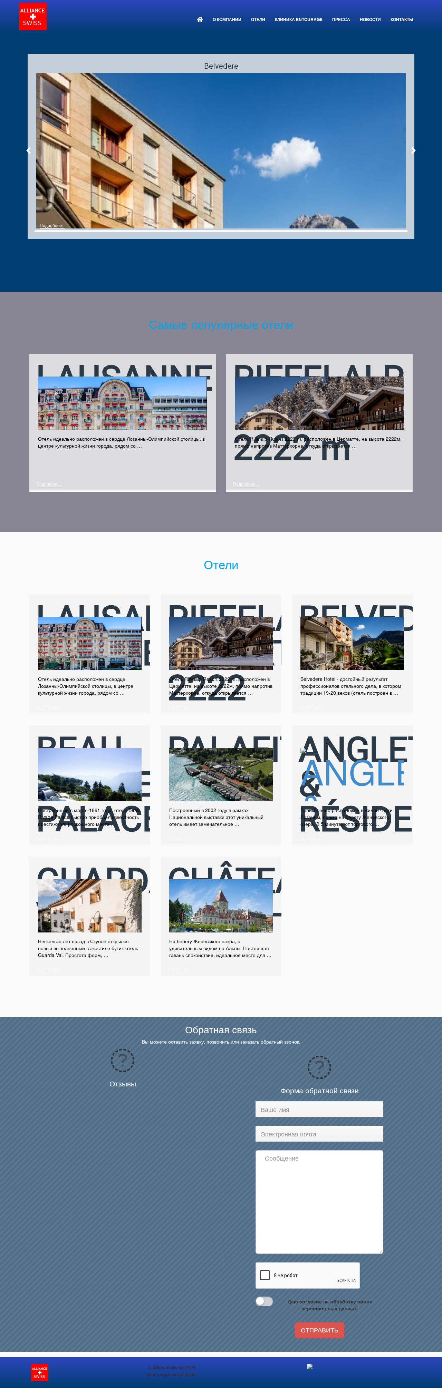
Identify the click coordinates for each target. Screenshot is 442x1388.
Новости (370, 19)
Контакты (402, 19)
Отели (258, 19)
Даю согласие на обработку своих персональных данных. (330, 1305)
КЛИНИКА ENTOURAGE (299, 19)
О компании (227, 19)
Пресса (341, 19)
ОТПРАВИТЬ (319, 1329)
